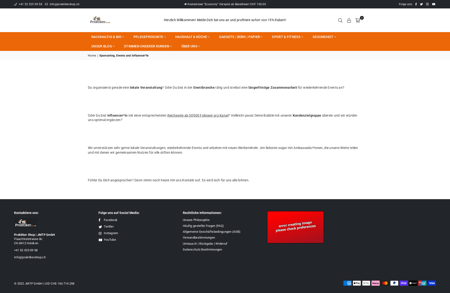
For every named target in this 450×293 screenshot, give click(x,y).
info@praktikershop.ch (64, 4)
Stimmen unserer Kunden (146, 46)
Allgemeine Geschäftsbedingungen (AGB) (211, 231)
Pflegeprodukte (148, 37)
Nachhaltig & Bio (106, 37)
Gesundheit (323, 37)
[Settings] (349, 20)
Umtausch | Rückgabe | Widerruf (205, 243)
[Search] (340, 20)
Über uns (189, 46)
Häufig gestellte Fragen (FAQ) (203, 226)
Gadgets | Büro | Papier (239, 37)
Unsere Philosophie (196, 220)
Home (92, 55)
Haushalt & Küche (191, 37)
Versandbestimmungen (199, 237)
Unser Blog (101, 46)
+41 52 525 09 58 (30, 4)
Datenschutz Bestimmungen (202, 249)
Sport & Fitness (286, 37)
